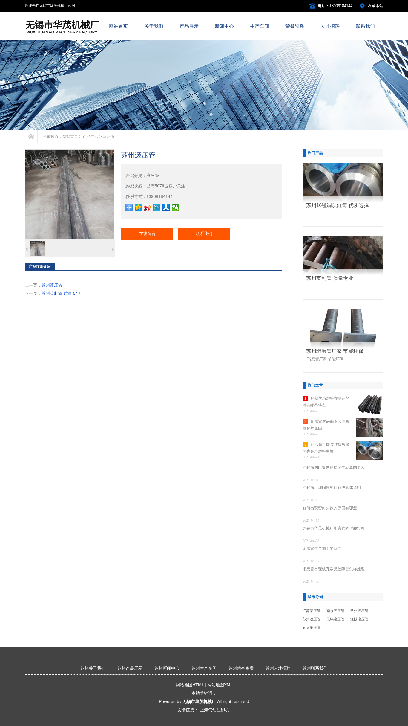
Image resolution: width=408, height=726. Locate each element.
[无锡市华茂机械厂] (62, 34)
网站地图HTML (190, 684)
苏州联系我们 (315, 668)
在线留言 (147, 233)
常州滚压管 (359, 611)
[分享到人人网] (166, 207)
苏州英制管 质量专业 (61, 293)
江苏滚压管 (311, 611)
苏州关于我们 (92, 668)
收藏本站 (375, 6)
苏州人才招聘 (278, 668)
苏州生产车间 (204, 668)
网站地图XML (220, 684)
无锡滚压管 (335, 619)
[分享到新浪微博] (147, 207)
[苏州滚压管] (69, 194)
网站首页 (70, 136)
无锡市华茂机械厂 (199, 701)
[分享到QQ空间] (138, 207)
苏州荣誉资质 (241, 668)
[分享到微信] (175, 207)
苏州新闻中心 (167, 668)
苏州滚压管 (52, 285)
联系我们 (204, 233)
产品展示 (90, 136)
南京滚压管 (335, 611)
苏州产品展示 (129, 668)
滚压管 (109, 136)
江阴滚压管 (359, 619)
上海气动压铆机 (214, 709)
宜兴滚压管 (311, 628)
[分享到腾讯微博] (157, 207)
